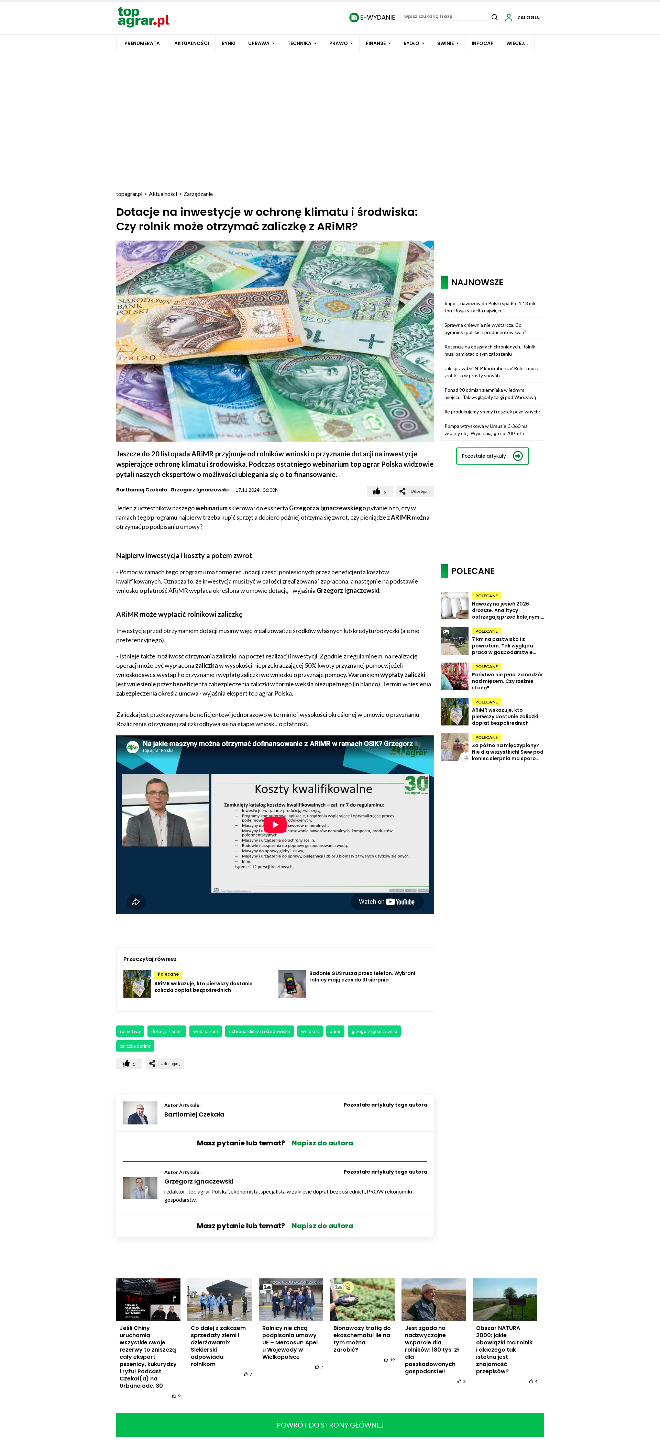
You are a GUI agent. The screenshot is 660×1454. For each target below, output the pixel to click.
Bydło (411, 43)
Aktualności (191, 43)
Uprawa (259, 43)
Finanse (376, 43)
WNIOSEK (310, 1031)
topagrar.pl (129, 193)
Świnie (445, 43)
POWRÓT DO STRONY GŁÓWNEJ (330, 1425)
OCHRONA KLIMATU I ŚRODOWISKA (259, 1031)
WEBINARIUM (205, 1031)
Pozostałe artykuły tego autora (385, 1104)
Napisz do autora (322, 1143)
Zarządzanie (198, 193)
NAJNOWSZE (477, 282)
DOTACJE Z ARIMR (166, 1031)
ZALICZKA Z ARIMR (135, 1046)
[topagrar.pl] (143, 17)
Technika (299, 43)
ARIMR (335, 1031)
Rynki (228, 43)
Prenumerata (142, 43)
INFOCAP (483, 43)
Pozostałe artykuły (484, 456)
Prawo (338, 43)
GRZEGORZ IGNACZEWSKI (374, 1031)
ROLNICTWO (130, 1031)
